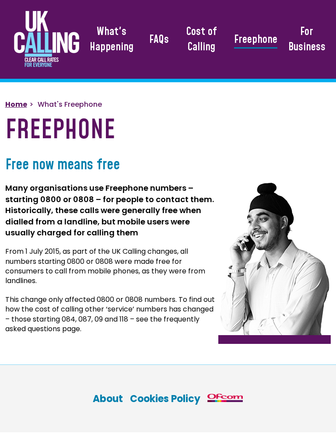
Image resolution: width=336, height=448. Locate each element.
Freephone (255, 39)
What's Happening (111, 39)
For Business (307, 39)
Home (16, 104)
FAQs (159, 39)
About (108, 399)
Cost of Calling (201, 39)
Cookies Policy (165, 399)
